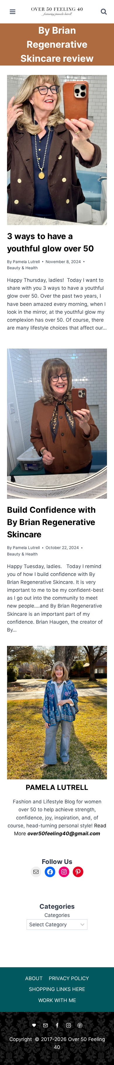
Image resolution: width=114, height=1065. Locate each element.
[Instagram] (68, 1025)
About (34, 978)
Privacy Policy (69, 978)
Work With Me (57, 1000)
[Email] (46, 1025)
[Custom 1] (34, 1025)
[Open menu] (12, 11)
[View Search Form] (100, 11)
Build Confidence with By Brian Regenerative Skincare (51, 522)
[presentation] (57, 150)
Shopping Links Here (57, 989)
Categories (57, 915)
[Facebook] (57, 1025)
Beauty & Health (22, 267)
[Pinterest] (80, 1025)
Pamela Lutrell (26, 261)
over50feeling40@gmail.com (63, 833)
